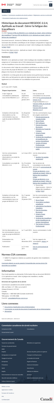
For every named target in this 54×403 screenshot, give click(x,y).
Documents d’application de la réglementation (15, 18)
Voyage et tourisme (7, 358)
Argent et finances (32, 361)
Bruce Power (40, 121)
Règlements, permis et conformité (43, 15)
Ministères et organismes (34, 343)
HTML (4, 47)
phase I (44, 241)
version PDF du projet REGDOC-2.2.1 (40, 109)
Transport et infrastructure (34, 355)
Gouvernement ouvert (8, 332)
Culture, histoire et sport (8, 381)
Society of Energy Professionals (41, 144)
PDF (8, 47)
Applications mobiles (7, 390)
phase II (35, 243)
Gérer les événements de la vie (35, 378)
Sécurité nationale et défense (9, 378)
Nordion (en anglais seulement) (42, 158)
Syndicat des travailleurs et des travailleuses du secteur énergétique (43, 220)
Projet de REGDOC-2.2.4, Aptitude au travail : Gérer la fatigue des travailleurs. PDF (42, 181)
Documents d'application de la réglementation (19, 307)
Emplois (4, 351)
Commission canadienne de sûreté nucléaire (20, 15)
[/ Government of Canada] (12, 4)
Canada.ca (4, 15)
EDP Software (40, 123)
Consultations (30, 329)
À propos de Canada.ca (8, 393)
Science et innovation (32, 365)
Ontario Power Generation (40, 134)
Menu (6, 11)
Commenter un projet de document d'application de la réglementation (27, 309)
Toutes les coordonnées (8, 343)
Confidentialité (5, 399)
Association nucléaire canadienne (43, 203)
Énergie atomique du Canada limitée (42, 118)
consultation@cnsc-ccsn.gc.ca (17, 298)
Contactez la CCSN (6, 329)
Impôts (3, 371)
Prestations (5, 365)
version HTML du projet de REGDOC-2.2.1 (42, 105)
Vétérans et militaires (32, 371)
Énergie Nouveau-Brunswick (41, 126)
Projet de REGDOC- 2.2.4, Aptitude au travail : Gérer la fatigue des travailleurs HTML (42, 174)
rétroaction (8, 311)
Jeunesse (29, 374)
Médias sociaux (6, 386)
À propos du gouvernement (9, 346)
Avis (3, 396)
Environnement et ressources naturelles (12, 374)
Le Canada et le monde (33, 358)
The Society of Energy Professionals (43, 225)
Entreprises (5, 361)
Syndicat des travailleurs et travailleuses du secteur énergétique (43, 139)
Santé (3, 368)
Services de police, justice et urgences (37, 351)
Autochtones (30, 368)
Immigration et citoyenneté (9, 355)
